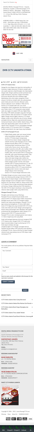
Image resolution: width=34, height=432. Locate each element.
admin (14, 82)
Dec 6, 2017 (6, 82)
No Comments (23, 82)
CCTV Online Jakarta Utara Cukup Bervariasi (13, 299)
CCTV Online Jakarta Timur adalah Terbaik (13, 312)
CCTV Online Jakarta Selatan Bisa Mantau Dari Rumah (16, 303)
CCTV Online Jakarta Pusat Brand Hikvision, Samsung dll (17, 316)
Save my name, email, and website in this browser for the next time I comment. (17, 277)
